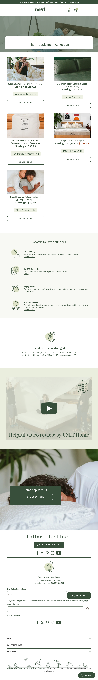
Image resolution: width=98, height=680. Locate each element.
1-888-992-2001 (30, 355)
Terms (49, 668)
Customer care (14, 645)
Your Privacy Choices (69, 668)
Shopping (11, 652)
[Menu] (10, 10)
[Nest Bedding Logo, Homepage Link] (40, 10)
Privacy (56, 668)
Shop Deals (74, 2)
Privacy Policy (83, 600)
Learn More (29, 257)
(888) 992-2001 (57, 583)
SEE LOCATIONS (35, 497)
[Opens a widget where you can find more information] (86, 675)
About (10, 639)
